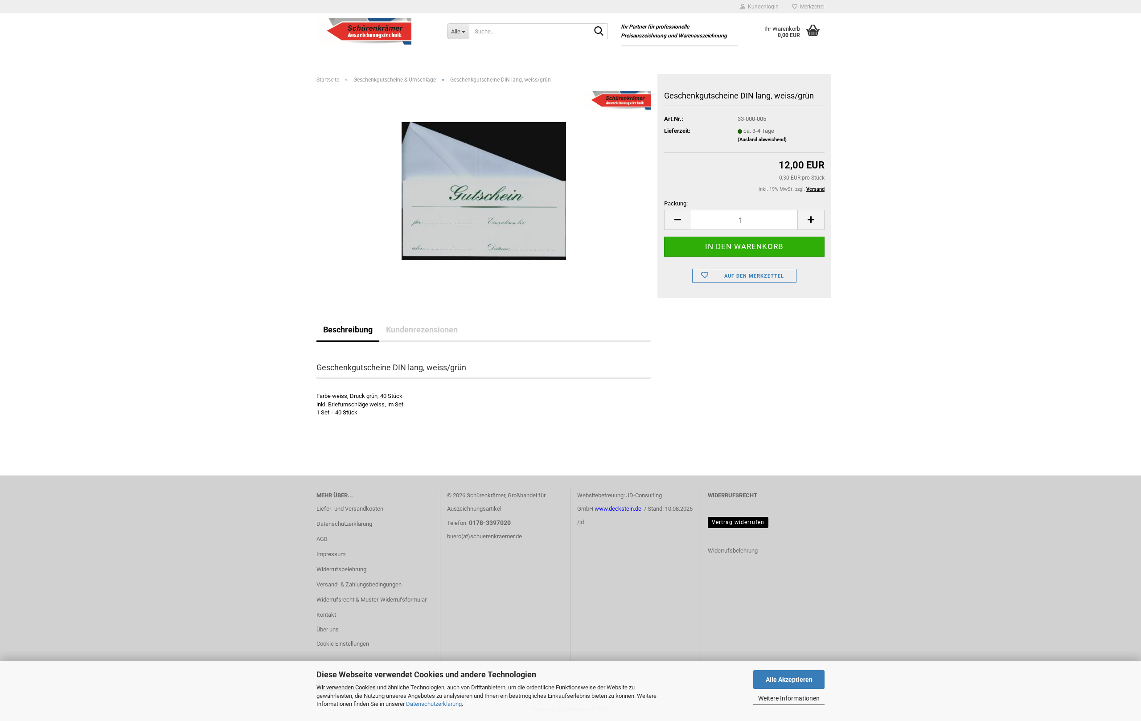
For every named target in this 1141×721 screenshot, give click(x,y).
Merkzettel (811, 7)
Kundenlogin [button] (762, 7)
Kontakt (326, 614)
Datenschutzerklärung (434, 704)
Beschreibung (348, 329)
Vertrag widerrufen (738, 522)
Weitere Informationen (789, 698)
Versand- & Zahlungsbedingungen (359, 584)
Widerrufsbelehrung (341, 569)
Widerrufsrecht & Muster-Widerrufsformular (371, 599)
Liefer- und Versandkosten (349, 508)
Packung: (676, 203)
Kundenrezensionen (422, 329)
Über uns (327, 629)
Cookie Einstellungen (342, 643)
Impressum (330, 554)
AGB (322, 539)
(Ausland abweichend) (762, 140)
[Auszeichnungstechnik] (375, 31)
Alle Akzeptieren (789, 679)
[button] (677, 220)
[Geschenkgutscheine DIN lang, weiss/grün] (484, 190)
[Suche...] (599, 32)
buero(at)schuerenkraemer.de (484, 536)
